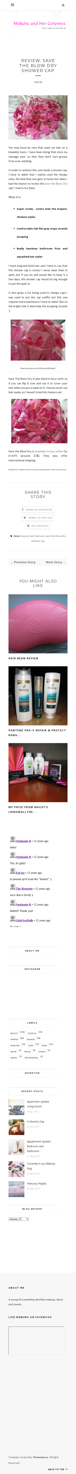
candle (42, 1051)
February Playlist (36, 1183)
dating (14, 1058)
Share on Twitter (40, 517)
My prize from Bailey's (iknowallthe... (28, 809)
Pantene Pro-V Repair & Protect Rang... (37, 733)
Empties (14, 1039)
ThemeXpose (40, 1457)
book (44, 1045)
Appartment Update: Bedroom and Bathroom (39, 1146)
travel (27, 1051)
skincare (15, 1045)
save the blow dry (55, 535)
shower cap (38, 540)
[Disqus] (38, 881)
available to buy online (49, 451)
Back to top (56, 1469)
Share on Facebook (39, 509)
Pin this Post (40, 526)
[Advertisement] (26, 1246)
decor (14, 1051)
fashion (31, 1039)
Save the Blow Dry (56, 183)
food (30, 1045)
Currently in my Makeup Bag (41, 1166)
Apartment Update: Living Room (38, 1104)
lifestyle (32, 1033)
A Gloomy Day (35, 1121)
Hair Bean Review (23, 658)
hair (31, 535)
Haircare (39, 535)
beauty (24, 535)
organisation (31, 1058)
